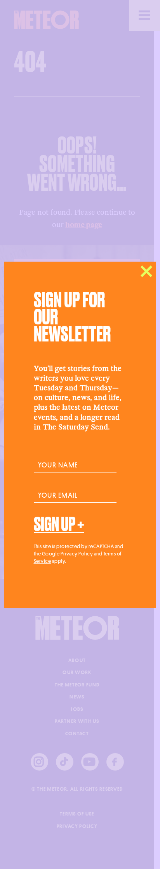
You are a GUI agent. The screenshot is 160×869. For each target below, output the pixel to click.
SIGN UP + (59, 524)
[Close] (146, 271)
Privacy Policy (77, 553)
